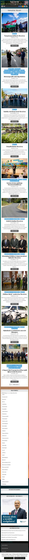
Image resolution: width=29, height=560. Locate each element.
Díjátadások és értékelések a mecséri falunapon (14, 331)
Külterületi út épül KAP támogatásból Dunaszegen (12, 535)
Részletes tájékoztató (19, 558)
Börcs (3, 401)
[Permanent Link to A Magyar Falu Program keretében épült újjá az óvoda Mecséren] (15, 354)
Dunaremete (5, 411)
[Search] (27, 6)
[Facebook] (19, 6)
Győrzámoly (5, 428)
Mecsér (15, 33)
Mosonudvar (5, 469)
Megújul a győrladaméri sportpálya (9, 537)
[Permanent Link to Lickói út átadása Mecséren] (15, 208)
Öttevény (16, 73)
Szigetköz (23, 73)
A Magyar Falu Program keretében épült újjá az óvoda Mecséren (14, 371)
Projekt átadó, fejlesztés (15, 368)
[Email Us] (25, 6)
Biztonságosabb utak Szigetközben (14, 76)
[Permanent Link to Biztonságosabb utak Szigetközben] (15, 57)
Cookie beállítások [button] (9, 558)
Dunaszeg (4, 413)
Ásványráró (4, 396)
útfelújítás (15, 328)
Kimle (3, 442)
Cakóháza (4, 404)
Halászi (22, 70)
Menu (4, 6)
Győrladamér (5, 423)
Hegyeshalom (5, 433)
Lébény (20, 179)
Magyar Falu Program (12, 366)
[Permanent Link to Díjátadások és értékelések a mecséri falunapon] (15, 316)
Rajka (3, 479)
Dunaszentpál (5, 416)
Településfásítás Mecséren (14, 146)
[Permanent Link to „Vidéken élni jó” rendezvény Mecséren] (15, 281)
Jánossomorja (7, 71)
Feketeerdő (4, 421)
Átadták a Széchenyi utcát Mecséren (14, 111)
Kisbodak (4, 445)
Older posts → (16, 384)
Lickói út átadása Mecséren (14, 221)
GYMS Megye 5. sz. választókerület (12, 70)
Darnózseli (4, 406)
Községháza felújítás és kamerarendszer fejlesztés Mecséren (14, 257)
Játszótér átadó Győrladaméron (8, 539)
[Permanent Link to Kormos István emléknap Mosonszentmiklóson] (15, 168)
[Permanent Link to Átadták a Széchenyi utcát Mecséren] (15, 98)
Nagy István (14, 2)
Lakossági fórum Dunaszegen (8, 532)
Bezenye (4, 399)
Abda (3, 394)
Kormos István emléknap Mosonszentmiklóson (14, 184)
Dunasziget (18, 68)
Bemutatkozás (5, 548)
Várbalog (4, 484)
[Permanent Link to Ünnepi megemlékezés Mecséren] (15, 22)
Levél (3, 450)
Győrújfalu (4, 426)
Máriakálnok (5, 457)
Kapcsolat (4, 551)
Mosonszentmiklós (9, 73)
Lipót (3, 455)
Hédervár (4, 435)
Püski (3, 476)
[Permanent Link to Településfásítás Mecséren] (15, 133)
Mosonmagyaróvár (21, 71)
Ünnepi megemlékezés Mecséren (14, 36)
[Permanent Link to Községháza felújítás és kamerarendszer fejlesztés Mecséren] (15, 243)
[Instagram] (21, 6)
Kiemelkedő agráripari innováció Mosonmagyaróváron (13, 530)
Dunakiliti (11, 68)
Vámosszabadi (15, 74)
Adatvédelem (4, 545)
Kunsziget (4, 447)
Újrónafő (4, 474)
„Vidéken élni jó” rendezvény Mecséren (14, 294)
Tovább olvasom (15, 45)
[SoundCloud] (23, 6)
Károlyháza (4, 440)
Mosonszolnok (5, 467)
